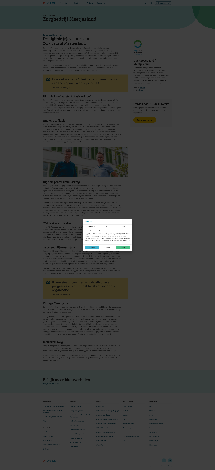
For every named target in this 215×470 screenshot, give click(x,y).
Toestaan (123, 247)
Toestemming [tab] (91, 226)
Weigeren (92, 247)
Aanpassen (107, 247)
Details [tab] (107, 226)
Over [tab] (124, 226)
